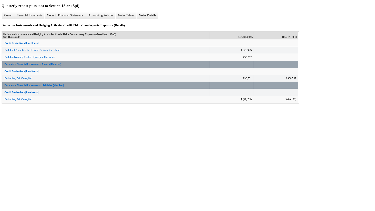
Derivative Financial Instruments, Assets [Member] (32, 64)
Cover (8, 15)
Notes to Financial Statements (65, 15)
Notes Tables (126, 15)
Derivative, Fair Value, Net (18, 78)
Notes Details (147, 15)
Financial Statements (29, 15)
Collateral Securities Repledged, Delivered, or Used (32, 50)
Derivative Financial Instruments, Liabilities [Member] (34, 85)
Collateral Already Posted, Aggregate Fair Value (29, 57)
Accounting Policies (100, 15)
